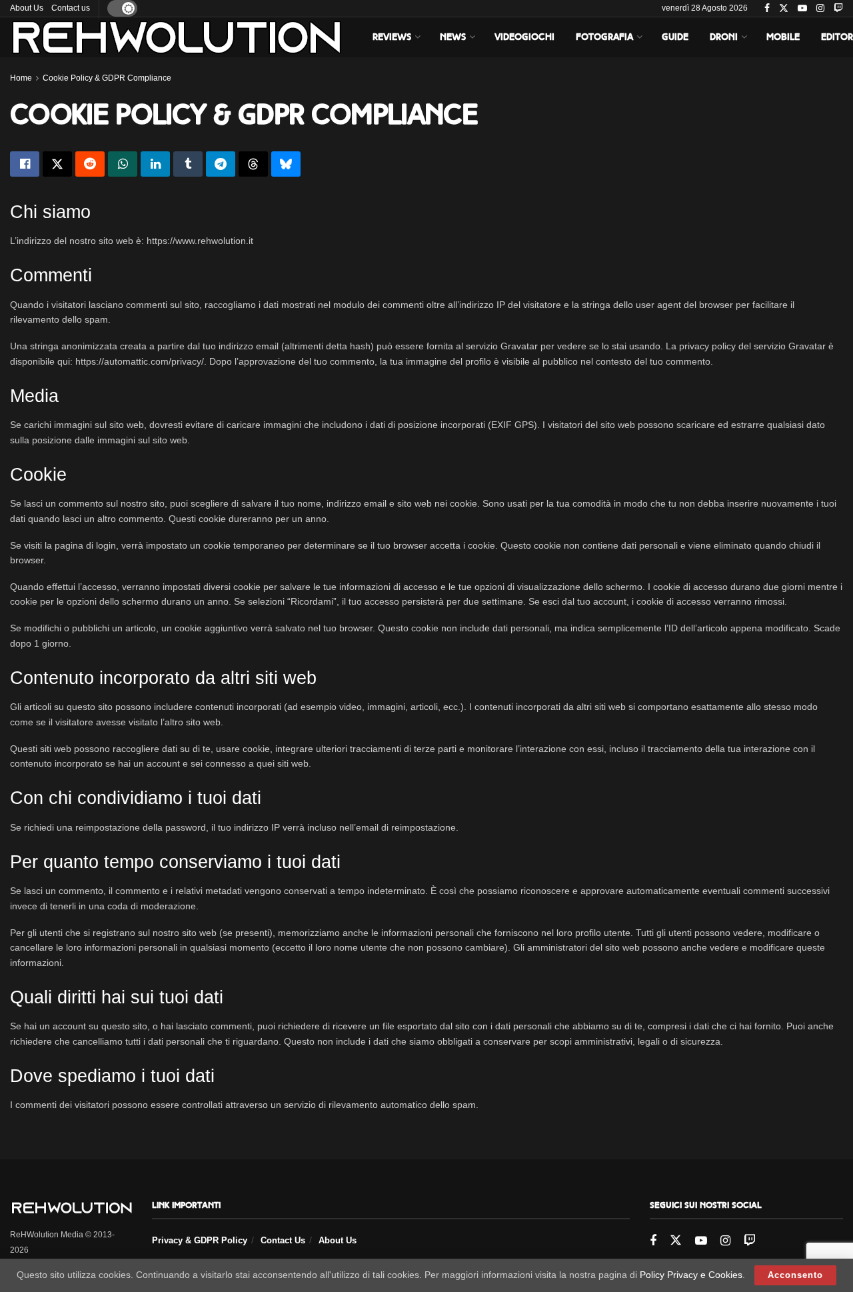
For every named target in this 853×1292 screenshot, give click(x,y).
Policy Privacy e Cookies (691, 1274)
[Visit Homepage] (176, 37)
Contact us (70, 8)
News (453, 37)
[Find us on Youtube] (802, 8)
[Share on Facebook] (24, 164)
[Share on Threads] (253, 164)
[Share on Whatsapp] (122, 164)
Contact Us (283, 1240)
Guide (675, 37)
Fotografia (604, 37)
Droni (724, 37)
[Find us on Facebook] (767, 8)
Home (21, 78)
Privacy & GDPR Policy (199, 1240)
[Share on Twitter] (57, 164)
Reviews (392, 37)
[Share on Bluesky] (286, 164)
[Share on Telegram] (220, 164)
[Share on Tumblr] (188, 164)
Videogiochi (524, 37)
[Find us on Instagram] (820, 8)
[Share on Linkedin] (155, 164)
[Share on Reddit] (90, 164)
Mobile (783, 37)
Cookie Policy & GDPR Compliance (107, 78)
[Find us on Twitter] (783, 8)
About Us (26, 8)
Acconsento (795, 1275)
